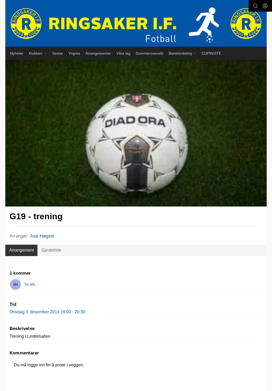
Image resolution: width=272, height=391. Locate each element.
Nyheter (16, 53)
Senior (57, 53)
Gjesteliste (51, 250)
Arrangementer (98, 53)
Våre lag (123, 53)
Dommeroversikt (149, 53)
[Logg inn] (265, 6)
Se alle (29, 284)
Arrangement (21, 250)
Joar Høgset (42, 236)
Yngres (74, 53)
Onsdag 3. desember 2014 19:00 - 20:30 (47, 312)
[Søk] (255, 6)
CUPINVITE (211, 53)
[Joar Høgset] (15, 284)
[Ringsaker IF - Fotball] (136, 23)
